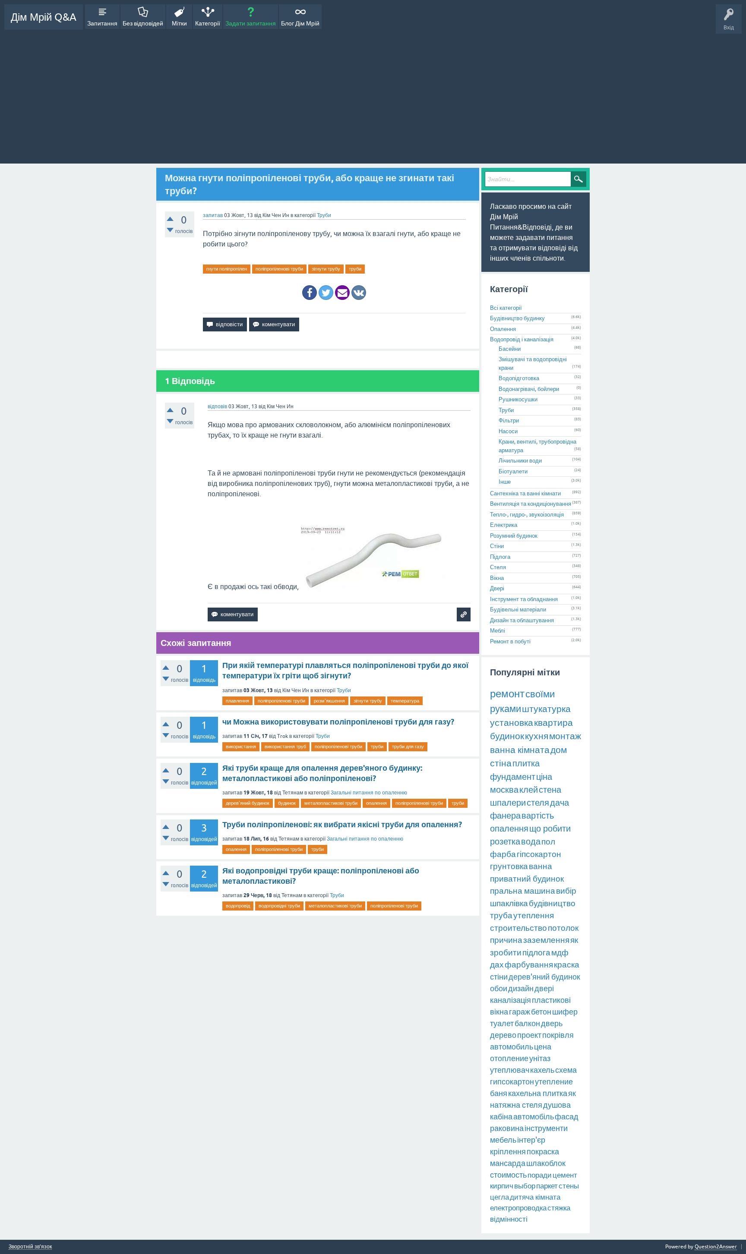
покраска (543, 1151)
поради (540, 1175)
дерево (503, 1035)
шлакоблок (546, 1163)
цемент (565, 1175)
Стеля (498, 567)
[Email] (342, 292)
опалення (376, 803)
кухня (536, 736)
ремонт (507, 693)
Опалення (503, 329)
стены (569, 1186)
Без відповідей (143, 23)
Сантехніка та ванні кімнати (525, 493)
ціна (544, 776)
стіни (499, 976)
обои (498, 988)
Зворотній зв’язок (30, 1247)
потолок (563, 928)
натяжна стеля (516, 1104)
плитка (526, 763)
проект (529, 1035)
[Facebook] (309, 292)
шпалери (508, 802)
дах (497, 964)
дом (558, 749)
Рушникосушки (518, 399)
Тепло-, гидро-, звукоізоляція (527, 514)
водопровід (238, 905)
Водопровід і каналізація (521, 339)
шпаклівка (509, 903)
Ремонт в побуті (510, 641)
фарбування (529, 964)
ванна (540, 866)
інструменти (546, 1128)
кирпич (501, 1186)
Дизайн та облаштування (522, 620)
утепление (554, 1081)
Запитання (102, 23)
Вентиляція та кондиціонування (530, 504)
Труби (324, 215)
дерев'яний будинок (247, 803)
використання (241, 746)
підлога (536, 952)
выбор (524, 1186)
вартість (538, 815)
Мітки (179, 23)
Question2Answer (716, 1247)
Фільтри (509, 420)
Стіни (497, 546)
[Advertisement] (373, 94)
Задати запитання (250, 23)
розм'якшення (329, 700)
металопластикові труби (330, 803)
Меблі (497, 630)
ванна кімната (520, 749)
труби (355, 268)
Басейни (510, 349)
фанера (505, 815)
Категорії (207, 23)
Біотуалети (513, 471)
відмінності (509, 1219)
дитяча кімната (535, 1197)
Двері (497, 588)
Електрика (503, 525)
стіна (501, 763)
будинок (287, 803)
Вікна (497, 578)
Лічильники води (520, 460)
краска (566, 964)
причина (506, 940)
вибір (566, 890)
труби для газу (408, 746)
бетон (541, 1011)
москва (504, 789)
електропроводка (518, 1208)
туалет (502, 1023)
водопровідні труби (279, 905)
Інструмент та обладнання (524, 599)
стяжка (558, 1208)
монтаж (565, 736)
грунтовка (509, 866)
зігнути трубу (326, 268)
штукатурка (546, 708)
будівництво (552, 903)
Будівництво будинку (517, 318)
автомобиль (511, 1046)
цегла (499, 1197)
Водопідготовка (519, 378)
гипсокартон (512, 1081)
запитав (213, 215)
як (572, 1093)
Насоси (508, 431)
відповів (217, 406)
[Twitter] (326, 292)
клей (528, 789)
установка (511, 722)
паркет (547, 1186)
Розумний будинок (513, 535)
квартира (553, 722)
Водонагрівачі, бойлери (529, 389)
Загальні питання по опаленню (369, 793)
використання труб (285, 746)
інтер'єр (531, 1139)
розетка (505, 841)
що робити (550, 828)
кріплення (508, 1151)
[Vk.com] (358, 292)
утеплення (533, 915)
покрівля (558, 1035)
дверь (552, 1023)
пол (548, 841)
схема (566, 1069)
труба (501, 915)
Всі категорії (506, 308)
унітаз (539, 1058)
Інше (505, 482)
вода (531, 841)
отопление (509, 1058)
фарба (503, 854)
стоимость (508, 1174)
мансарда (507, 1163)
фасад (566, 1116)
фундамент (512, 776)
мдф (560, 952)
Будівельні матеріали (518, 609)
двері (544, 988)
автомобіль (533, 1116)
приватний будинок (527, 878)
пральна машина (522, 890)
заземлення (546, 940)
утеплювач (509, 1069)
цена (542, 1046)
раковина (507, 1128)
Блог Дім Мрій (300, 23)
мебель (503, 1139)
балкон (527, 1023)
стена (550, 789)
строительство (518, 928)
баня (498, 1093)
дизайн (521, 988)
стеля (538, 802)
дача (559, 802)
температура (405, 700)
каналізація (510, 1000)
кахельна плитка (537, 1093)
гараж (519, 1011)
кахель (542, 1069)
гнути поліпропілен (226, 268)
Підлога (500, 557)
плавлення (237, 700)
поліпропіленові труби (279, 268)
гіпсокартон (539, 854)
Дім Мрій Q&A (43, 17)
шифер (565, 1011)
